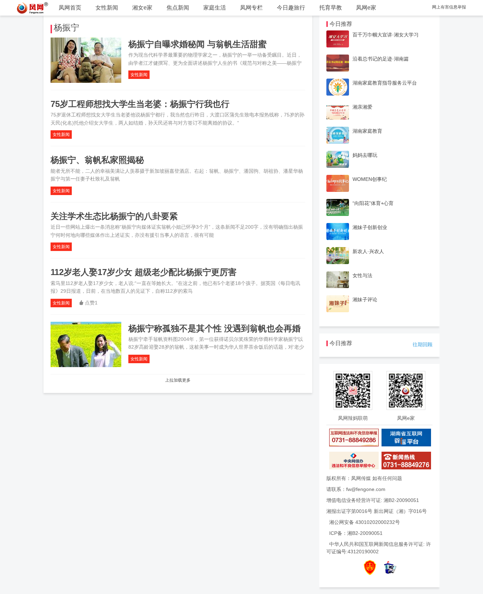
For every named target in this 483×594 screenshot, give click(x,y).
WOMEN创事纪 (370, 179)
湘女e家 (142, 8)
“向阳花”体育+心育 (373, 203)
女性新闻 (106, 8)
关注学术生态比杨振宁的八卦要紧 (114, 216)
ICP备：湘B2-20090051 (356, 533)
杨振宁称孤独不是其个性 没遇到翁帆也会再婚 (214, 328)
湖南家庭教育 (367, 131)
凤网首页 (70, 8)
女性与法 (362, 275)
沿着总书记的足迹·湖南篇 (381, 59)
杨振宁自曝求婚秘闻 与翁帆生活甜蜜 (197, 44)
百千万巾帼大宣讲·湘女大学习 (386, 35)
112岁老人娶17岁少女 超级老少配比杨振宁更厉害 (144, 272)
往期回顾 (422, 344)
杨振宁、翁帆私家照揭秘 (97, 160)
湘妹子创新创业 (370, 227)
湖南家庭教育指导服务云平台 (385, 83)
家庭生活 (214, 8)
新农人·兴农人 (368, 251)
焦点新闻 (178, 8)
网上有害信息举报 (449, 7)
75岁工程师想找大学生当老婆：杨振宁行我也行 (140, 104)
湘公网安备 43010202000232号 (364, 522)
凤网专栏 (251, 8)
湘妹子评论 (365, 299)
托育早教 (330, 8)
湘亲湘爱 (362, 107)
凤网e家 (366, 8)
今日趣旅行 (291, 8)
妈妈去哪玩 (365, 155)
